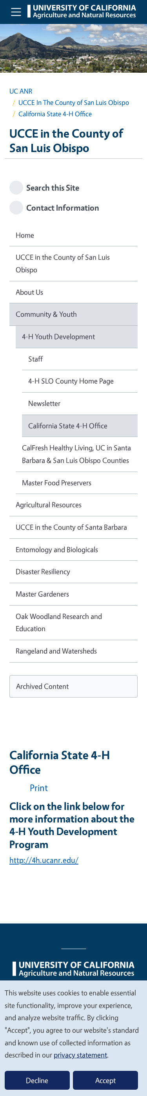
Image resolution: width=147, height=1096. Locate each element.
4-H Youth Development (58, 336)
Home (25, 235)
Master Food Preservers (56, 482)
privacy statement (80, 1054)
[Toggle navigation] (16, 12)
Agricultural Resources (49, 504)
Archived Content (42, 686)
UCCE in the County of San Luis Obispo (63, 263)
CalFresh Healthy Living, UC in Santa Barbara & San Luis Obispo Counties (76, 454)
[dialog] (73, 1038)
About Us (29, 292)
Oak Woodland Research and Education (59, 622)
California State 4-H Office (67, 425)
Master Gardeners (42, 593)
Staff (35, 358)
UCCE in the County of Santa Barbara (71, 527)
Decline (37, 1080)
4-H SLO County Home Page (71, 381)
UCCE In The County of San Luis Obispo (73, 102)
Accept (105, 1080)
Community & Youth (46, 314)
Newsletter (44, 403)
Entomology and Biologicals (57, 549)
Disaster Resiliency (43, 571)
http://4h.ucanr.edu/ (43, 860)
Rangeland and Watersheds (56, 650)
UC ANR (20, 91)
